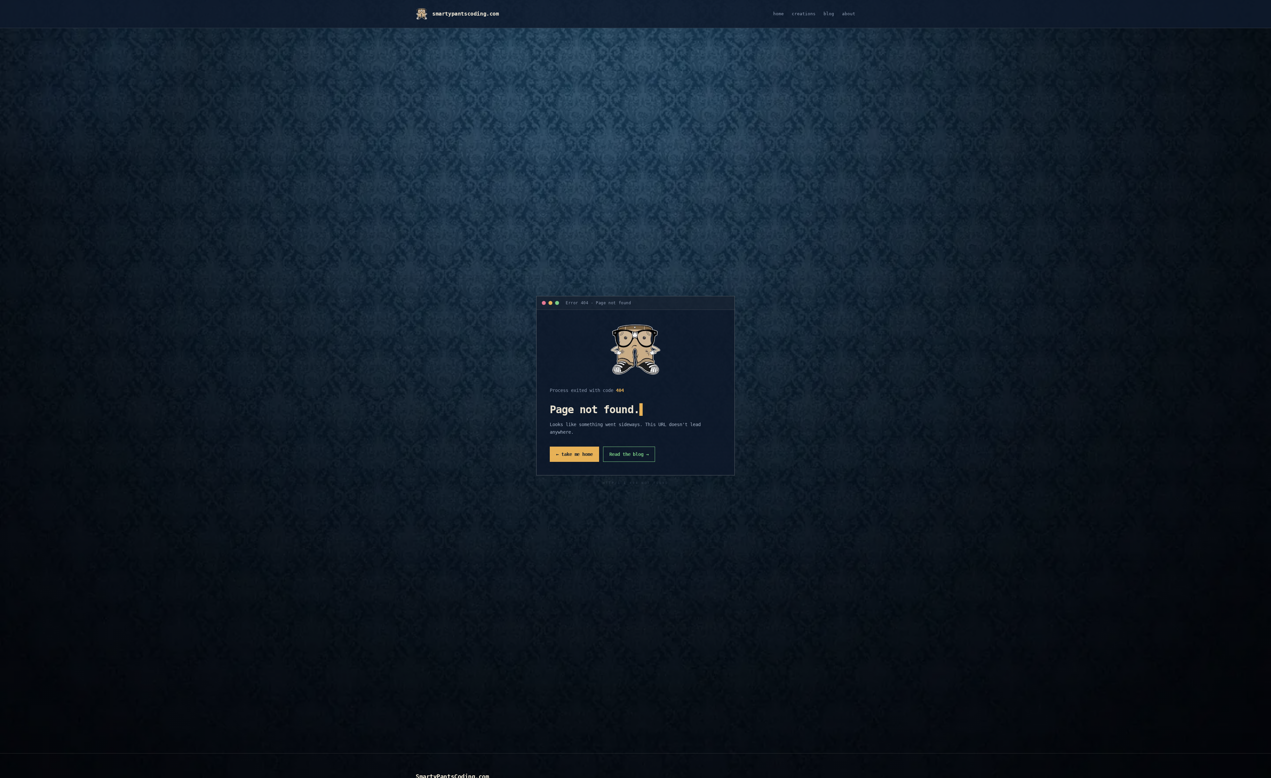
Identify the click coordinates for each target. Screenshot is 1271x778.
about (848, 13)
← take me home (574, 454)
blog (829, 13)
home (778, 13)
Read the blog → (629, 454)
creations (804, 13)
